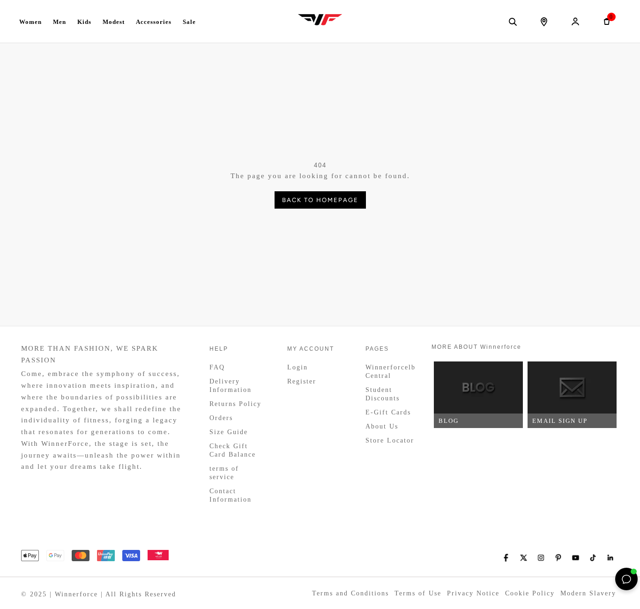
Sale (189, 21)
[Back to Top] (604, 579)
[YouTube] (575, 558)
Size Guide (228, 432)
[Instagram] (541, 558)
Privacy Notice (473, 593)
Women (30, 21)
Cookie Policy (530, 593)
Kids (84, 21)
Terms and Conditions (350, 593)
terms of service (224, 473)
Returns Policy (235, 403)
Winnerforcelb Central (390, 371)
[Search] (512, 21)
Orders (221, 417)
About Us (381, 426)
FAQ (217, 367)
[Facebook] (506, 558)
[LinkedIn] (610, 558)
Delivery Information (230, 385)
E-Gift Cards (388, 412)
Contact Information (230, 495)
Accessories (153, 21)
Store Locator (389, 440)
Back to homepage (320, 199)
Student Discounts (382, 394)
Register (301, 381)
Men (59, 21)
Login (297, 367)
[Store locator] (544, 21)
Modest (114, 21)
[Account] (575, 21)
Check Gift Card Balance (232, 450)
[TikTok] (593, 558)
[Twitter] (523, 558)
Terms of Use (417, 593)
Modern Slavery (588, 593)
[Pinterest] (558, 558)
